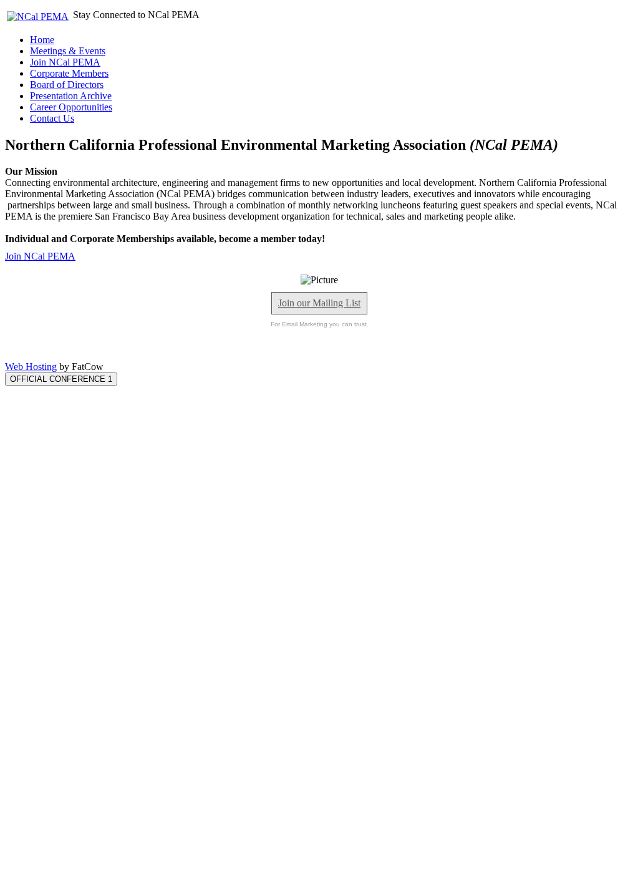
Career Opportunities (71, 107)
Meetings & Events (67, 51)
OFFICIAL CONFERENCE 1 (61, 379)
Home (42, 39)
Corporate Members (69, 73)
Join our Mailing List (319, 303)
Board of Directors (67, 84)
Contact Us (52, 118)
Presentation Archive (71, 95)
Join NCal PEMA (65, 62)
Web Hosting (31, 366)
